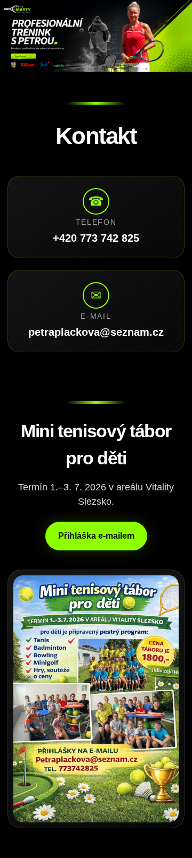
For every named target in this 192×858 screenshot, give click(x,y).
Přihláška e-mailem (96, 535)
